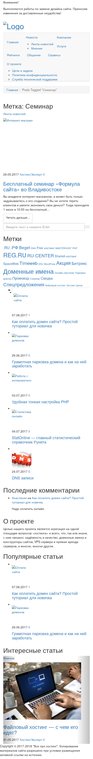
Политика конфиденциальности (34, 75)
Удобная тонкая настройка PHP (40, 401)
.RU (6, 247)
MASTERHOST (63, 248)
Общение (34, 55)
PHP (74, 248)
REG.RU (14, 254)
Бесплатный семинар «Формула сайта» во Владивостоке (41, 186)
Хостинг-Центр (74, 285)
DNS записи (23, 477)
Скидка (47, 278)
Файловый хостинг (55, 285)
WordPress (49, 264)
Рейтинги (13, 55)
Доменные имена (28, 270)
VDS (40, 264)
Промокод (20, 278)
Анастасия (19, 498)
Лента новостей (42, 44)
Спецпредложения (23, 284)
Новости (32, 37)
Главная (13, 42)
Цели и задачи (22, 70)
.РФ (14, 247)
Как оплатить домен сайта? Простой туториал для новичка (45, 323)
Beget (24, 247)
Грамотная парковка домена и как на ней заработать (49, 364)
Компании (64, 37)
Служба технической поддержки (35, 79)
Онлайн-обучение (64, 272)
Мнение (36, 48)
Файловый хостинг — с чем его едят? (40, 729)
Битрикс (79, 263)
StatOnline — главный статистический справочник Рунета (46, 440)
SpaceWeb (11, 263)
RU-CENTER (40, 255)
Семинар (35, 278)
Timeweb (28, 263)
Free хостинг (46, 247)
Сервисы (54, 55)
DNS (33, 248)
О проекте (14, 64)
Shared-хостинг (66, 256)
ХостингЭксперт (31, 174)
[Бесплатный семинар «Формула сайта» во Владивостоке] (46, 145)
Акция (63, 262)
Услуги (61, 46)
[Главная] (12, 35)
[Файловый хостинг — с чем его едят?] (46, 691)
